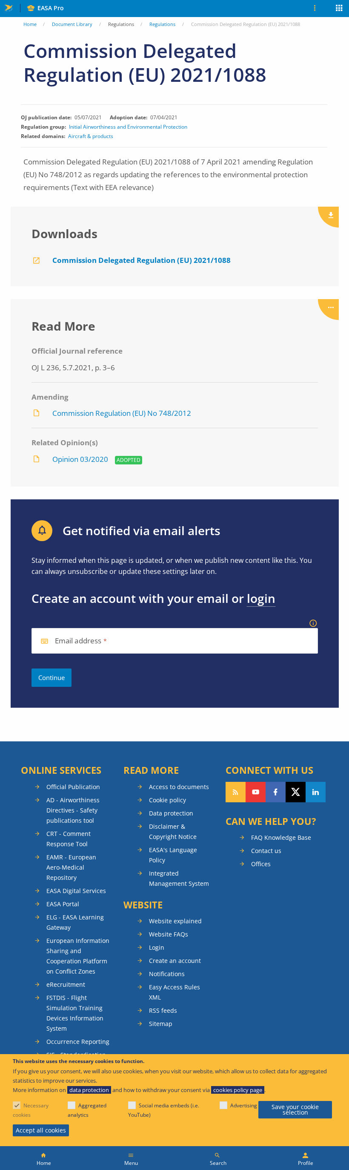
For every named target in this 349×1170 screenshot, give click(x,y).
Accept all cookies (41, 1130)
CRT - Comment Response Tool (68, 839)
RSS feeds (163, 1010)
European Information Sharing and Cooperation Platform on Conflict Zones (77, 956)
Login (156, 947)
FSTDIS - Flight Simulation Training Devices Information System (74, 1013)
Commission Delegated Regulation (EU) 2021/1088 (141, 260)
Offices (261, 864)
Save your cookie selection (295, 1110)
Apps (339, 9)
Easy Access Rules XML (174, 992)
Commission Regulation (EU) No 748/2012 (121, 413)
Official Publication (73, 787)
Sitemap (160, 1024)
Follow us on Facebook (276, 792)
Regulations (162, 24)
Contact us (266, 851)
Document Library (72, 24)
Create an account (175, 961)
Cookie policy (167, 800)
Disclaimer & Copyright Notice (173, 831)
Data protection (171, 813)
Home (30, 24)
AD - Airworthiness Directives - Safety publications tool (73, 810)
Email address (78, 641)
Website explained (175, 921)
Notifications (167, 974)
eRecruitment (65, 984)
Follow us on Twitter (296, 792)
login (261, 598)
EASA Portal (62, 904)
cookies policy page (237, 1090)
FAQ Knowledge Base (281, 837)
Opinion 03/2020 (80, 459)
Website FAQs (168, 934)
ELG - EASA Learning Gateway (75, 922)
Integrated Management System (179, 878)
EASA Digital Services (76, 891)
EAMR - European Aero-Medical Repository (71, 867)
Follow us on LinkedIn (316, 792)
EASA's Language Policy (173, 855)
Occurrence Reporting (77, 1041)
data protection (89, 1090)
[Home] (43, 1158)
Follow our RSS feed (236, 792)
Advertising (243, 1105)
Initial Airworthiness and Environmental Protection (128, 127)
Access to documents (179, 787)
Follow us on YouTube (256, 792)
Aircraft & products (90, 136)
